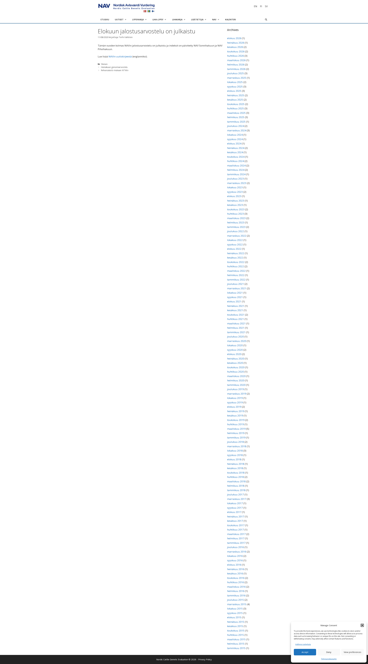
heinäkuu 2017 (235, 516)
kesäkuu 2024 (235, 152)
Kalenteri (230, 19)
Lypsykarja (138, 19)
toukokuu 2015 (236, 630)
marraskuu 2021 (236, 288)
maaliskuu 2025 (236, 113)
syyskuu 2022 (235, 244)
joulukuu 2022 (235, 231)
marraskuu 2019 (236, 393)
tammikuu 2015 (236, 648)
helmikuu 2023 (235, 222)
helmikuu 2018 (235, 485)
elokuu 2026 (234, 38)
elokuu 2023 (234, 196)
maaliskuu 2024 (236, 165)
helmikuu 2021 (235, 327)
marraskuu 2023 (236, 183)
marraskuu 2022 (236, 235)
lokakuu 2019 (235, 398)
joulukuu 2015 (235, 599)
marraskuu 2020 (236, 341)
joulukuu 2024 (235, 126)
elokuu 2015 (234, 617)
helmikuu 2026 (235, 64)
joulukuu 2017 (235, 494)
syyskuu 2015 (235, 613)
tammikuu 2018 (236, 490)
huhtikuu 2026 (235, 55)
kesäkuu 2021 (235, 310)
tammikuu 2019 (236, 437)
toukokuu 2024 (236, 156)
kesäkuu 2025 (235, 99)
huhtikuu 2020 (235, 371)
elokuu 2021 (234, 301)
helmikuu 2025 (235, 117)
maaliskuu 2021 (236, 323)
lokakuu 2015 (235, 608)
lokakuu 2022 (235, 240)
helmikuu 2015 (235, 643)
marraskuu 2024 (236, 130)
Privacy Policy (205, 659)
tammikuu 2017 (236, 542)
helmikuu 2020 (235, 380)
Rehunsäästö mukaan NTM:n (114, 70)
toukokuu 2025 (236, 104)
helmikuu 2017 (235, 538)
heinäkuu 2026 (235, 42)
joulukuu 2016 (235, 547)
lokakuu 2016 (235, 556)
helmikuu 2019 (235, 433)
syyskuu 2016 (235, 560)
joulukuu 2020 (235, 336)
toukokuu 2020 (236, 367)
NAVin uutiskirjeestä (120, 56)
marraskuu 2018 (236, 446)
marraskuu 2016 (236, 551)
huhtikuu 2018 (235, 477)
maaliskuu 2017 (236, 534)
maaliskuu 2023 (236, 218)
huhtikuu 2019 (235, 424)
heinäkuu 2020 (235, 358)
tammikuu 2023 (236, 227)
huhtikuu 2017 (235, 529)
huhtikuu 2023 (235, 213)
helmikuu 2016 (235, 591)
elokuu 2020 (234, 354)
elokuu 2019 (234, 406)
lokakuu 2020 (235, 345)
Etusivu (105, 19)
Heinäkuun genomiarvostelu (114, 67)
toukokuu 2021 (236, 314)
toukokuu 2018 (236, 472)
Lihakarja (177, 19)
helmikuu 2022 (235, 275)
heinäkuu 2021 (235, 306)
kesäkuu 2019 (235, 415)
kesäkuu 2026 (235, 47)
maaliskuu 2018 (236, 481)
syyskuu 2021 (235, 297)
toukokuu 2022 (236, 262)
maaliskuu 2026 (236, 60)
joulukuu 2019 (235, 389)
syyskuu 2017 (235, 507)
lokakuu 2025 (235, 82)
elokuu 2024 (234, 143)
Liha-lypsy (158, 19)
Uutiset (119, 19)
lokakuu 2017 (235, 503)
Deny (328, 652)
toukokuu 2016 (236, 578)
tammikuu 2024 (236, 174)
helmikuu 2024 (235, 169)
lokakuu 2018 (235, 450)
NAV (214, 19)
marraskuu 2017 (236, 499)
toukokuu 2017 (236, 525)
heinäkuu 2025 (235, 95)
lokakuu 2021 (235, 292)
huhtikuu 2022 (235, 266)
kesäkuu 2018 (235, 468)
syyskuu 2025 (235, 86)
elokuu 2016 (234, 564)
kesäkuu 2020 (235, 363)
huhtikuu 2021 (235, 319)
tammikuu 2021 (236, 332)
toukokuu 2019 (236, 420)
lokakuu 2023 (235, 187)
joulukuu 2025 (235, 73)
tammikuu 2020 (236, 385)
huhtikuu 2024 (235, 161)
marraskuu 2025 (236, 77)
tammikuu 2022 (236, 279)
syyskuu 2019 (235, 402)
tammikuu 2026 (236, 69)
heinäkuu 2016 (235, 569)
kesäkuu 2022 (235, 257)
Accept (305, 652)
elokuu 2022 (234, 248)
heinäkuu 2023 (235, 200)
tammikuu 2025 (236, 121)
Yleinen (104, 64)
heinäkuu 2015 (235, 621)
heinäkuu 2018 (235, 463)
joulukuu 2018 (235, 441)
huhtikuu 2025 (235, 108)
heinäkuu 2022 (235, 253)
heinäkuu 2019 (235, 411)
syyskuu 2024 (235, 139)
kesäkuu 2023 (235, 205)
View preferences (352, 652)
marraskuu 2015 (236, 604)
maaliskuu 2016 (236, 586)
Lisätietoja (197, 19)
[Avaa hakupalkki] (266, 19)
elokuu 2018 (234, 459)
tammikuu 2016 (236, 595)
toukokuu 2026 (236, 51)
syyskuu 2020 (235, 349)
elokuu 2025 (234, 90)
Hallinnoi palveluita (303, 644)
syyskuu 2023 (235, 191)
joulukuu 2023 (235, 178)
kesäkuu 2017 (235, 520)
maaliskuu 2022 (236, 270)
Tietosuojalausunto (329, 659)
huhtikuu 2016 (235, 582)
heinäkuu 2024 (235, 148)
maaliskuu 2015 (236, 639)
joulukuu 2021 (235, 284)
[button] (362, 625)
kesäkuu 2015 (235, 626)
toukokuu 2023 (236, 209)
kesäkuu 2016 (235, 573)
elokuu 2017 (234, 512)
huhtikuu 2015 (235, 635)
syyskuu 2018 (235, 455)
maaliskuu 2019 (236, 428)
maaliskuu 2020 (236, 376)
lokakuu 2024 (235, 134)
